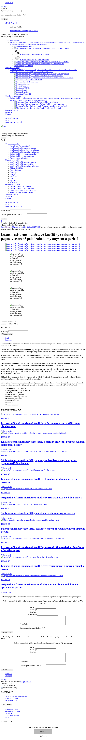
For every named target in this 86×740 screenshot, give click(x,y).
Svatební (13, 180)
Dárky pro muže (11, 700)
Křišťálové (13, 176)
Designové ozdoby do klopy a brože (22, 190)
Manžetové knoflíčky (12, 68)
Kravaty (8, 114)
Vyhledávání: (5, 210)
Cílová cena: (32, 614)
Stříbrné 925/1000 (16, 168)
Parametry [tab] (9, 340)
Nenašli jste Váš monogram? (20, 146)
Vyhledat (4, 9)
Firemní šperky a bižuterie (19, 158)
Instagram (8, 676)
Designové (13, 172)
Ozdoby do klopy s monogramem (22, 156)
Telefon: (33, 612)
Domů (3, 227)
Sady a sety (9, 112)
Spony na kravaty (11, 110)
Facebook (8, 674)
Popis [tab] (7, 338)
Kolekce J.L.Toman (12, 698)
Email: (32, 610)
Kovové (13, 174)
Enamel (12, 178)
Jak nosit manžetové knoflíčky (16, 696)
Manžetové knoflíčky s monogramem (23, 148)
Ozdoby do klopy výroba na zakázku (23, 154)
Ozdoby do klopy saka (13, 96)
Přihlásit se (9, 3)
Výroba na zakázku (12, 40)
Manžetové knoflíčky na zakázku (21, 164)
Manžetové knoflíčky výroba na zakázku (24, 150)
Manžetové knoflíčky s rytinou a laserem (24, 152)
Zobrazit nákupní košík (18, 31)
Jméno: (33, 607)
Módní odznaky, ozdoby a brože (21, 192)
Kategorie (8, 227)
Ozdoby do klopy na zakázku (20, 186)
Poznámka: (24, 624)
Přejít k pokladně (32, 31)
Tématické (13, 182)
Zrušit (10, 632)
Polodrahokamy (15, 170)
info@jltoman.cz (25, 682)
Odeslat (4, 632)
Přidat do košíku (7, 334)
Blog (7, 120)
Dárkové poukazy (11, 118)
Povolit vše (42, 732)
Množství (4, 332)
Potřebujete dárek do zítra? (14, 122)
